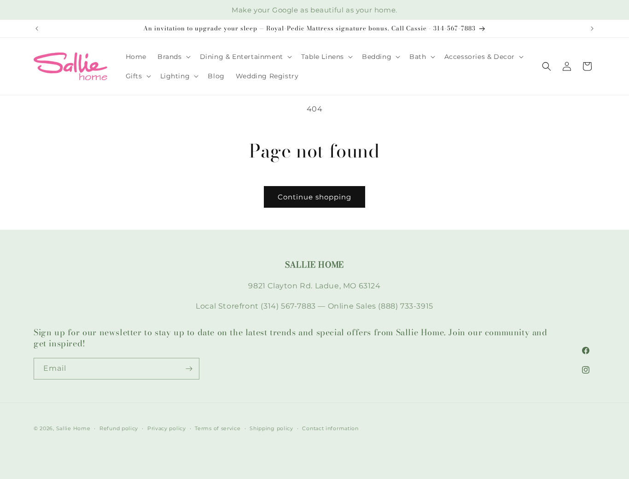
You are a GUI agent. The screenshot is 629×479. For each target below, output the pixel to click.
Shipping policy (271, 428)
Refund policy (118, 428)
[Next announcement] (592, 28)
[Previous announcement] (37, 28)
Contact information (330, 428)
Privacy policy (166, 428)
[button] (173, 56)
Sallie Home (73, 428)
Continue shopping (314, 197)
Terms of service (217, 428)
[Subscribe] (189, 369)
